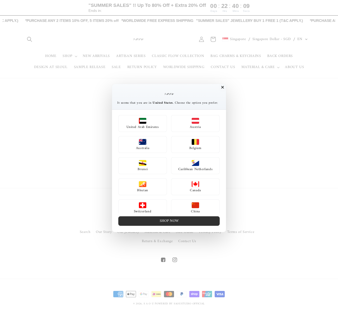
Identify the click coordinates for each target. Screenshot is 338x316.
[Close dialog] (222, 87)
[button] (142, 123)
